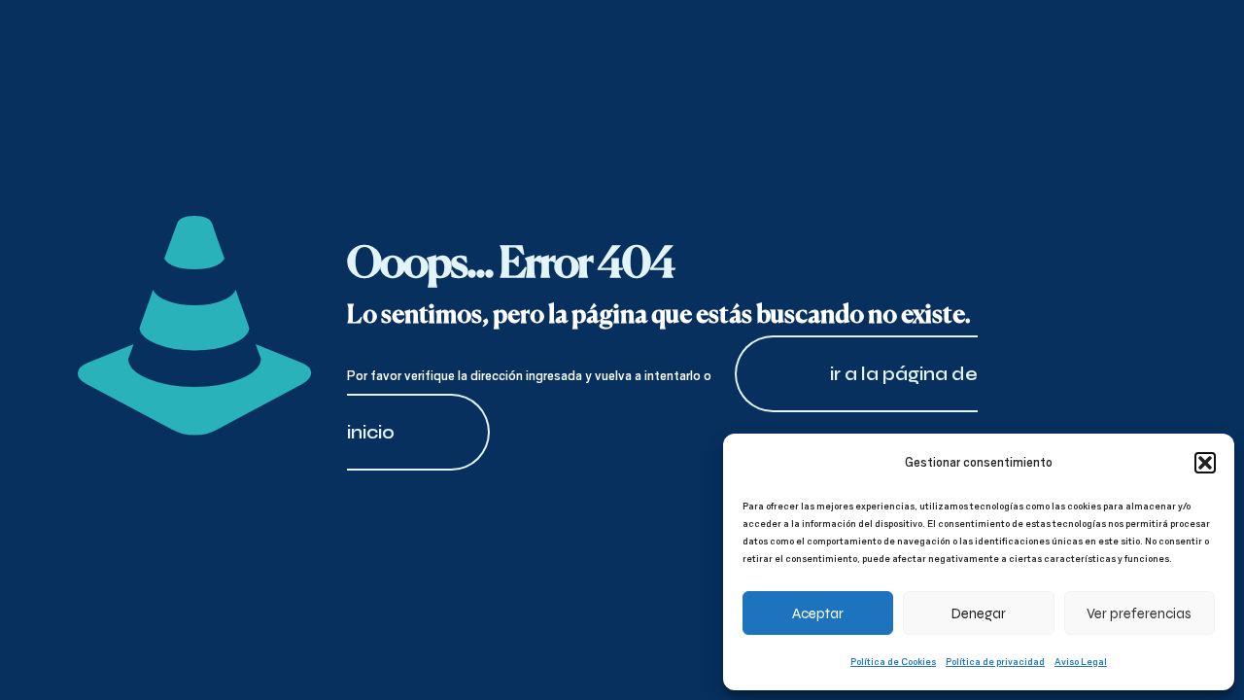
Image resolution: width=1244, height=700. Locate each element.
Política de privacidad (995, 661)
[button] (1205, 462)
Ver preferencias (1139, 613)
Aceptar (818, 613)
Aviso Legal (1080, 661)
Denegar (978, 613)
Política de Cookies (893, 661)
